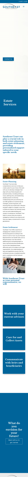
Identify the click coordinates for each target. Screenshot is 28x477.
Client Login (23, 1)
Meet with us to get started (14, 441)
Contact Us (8, 59)
